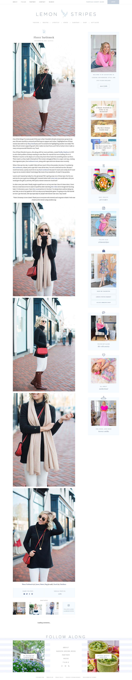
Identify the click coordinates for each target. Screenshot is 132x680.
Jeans (37, 584)
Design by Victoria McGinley (73, 677)
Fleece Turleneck (27, 584)
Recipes (46, 22)
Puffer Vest (52, 608)
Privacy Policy (59, 677)
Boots (42, 584)
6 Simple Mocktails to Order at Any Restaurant (103, 110)
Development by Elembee (89, 677)
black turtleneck (44, 170)
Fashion (36, 22)
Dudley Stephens (64, 152)
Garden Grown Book (66, 651)
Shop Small (31, 144)
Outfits (50, 40)
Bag (46, 584)
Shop (113, 2)
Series (65, 22)
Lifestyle (55, 22)
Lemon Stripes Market (103, 297)
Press (66, 658)
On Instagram (28, 655)
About (15, 2)
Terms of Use (49, 677)
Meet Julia (103, 86)
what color (54, 178)
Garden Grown (103, 655)
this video (54, 187)
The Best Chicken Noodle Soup (103, 129)
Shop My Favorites (103, 291)
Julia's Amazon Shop (103, 302)
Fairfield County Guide (95, 2)
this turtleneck (17, 167)
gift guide (95, 22)
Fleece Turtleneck (44, 37)
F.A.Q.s (23, 2)
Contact (42, 2)
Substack (76, 22)
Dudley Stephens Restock (19, 608)
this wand (36, 189)
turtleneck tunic (33, 161)
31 (36, 608)
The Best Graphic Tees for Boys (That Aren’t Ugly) (103, 148)
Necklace (63, 584)
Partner (32, 2)
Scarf (55, 584)
